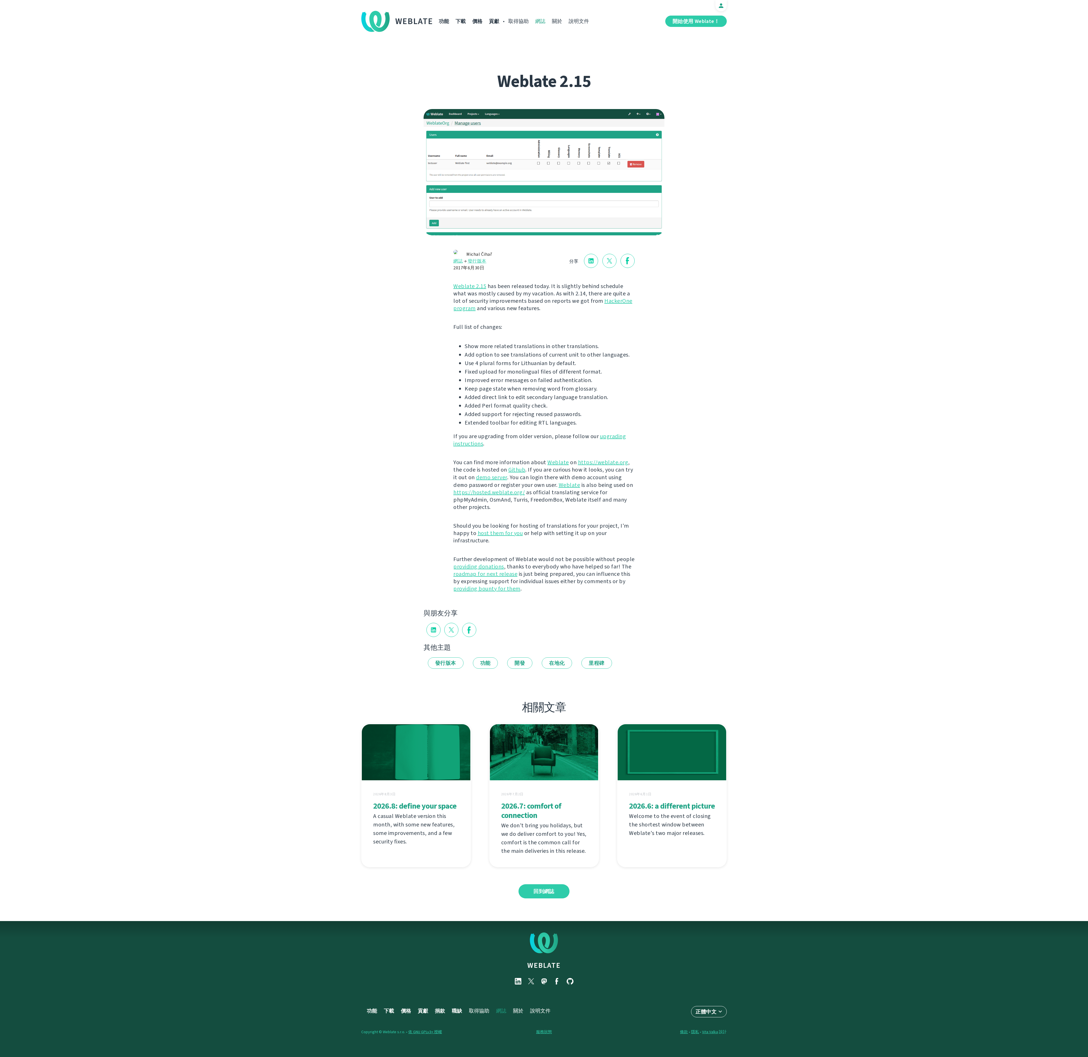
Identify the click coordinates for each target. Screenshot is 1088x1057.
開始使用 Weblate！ (696, 21)
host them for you (500, 533)
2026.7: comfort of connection (531, 811)
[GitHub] (570, 981)
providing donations (478, 566)
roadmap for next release (485, 574)
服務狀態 (544, 1032)
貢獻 (494, 21)
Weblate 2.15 (469, 286)
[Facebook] (557, 981)
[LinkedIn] (518, 981)
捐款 (440, 1010)
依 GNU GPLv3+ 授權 (425, 1032)
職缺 (457, 1010)
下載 (461, 21)
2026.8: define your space (414, 806)
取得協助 (518, 21)
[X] (531, 981)
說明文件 (579, 21)
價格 (477, 21)
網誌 (540, 21)
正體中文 (706, 1011)
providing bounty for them (486, 589)
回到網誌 (544, 891)
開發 (520, 663)
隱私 (695, 1032)
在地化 (557, 663)
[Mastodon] (544, 981)
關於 (557, 21)
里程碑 (596, 663)
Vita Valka (710, 1032)
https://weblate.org (603, 462)
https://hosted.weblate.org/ (489, 492)
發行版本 (477, 261)
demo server (491, 477)
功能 (444, 21)
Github (516, 470)
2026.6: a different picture (672, 806)
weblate (543, 965)
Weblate (414, 21)
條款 (684, 1032)
